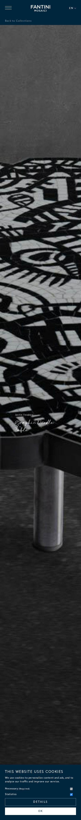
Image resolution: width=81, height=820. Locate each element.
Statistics (11, 794)
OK (40, 811)
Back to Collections (18, 21)
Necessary (17, 789)
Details (40, 802)
